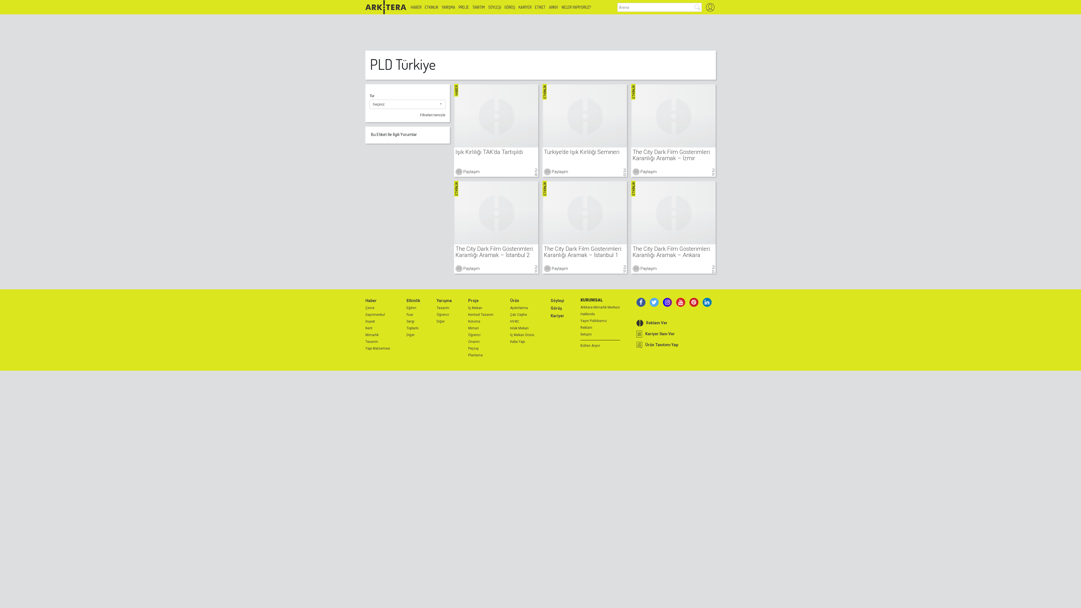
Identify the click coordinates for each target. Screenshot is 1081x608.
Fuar (410, 315)
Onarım (474, 342)
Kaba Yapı (517, 342)
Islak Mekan (519, 328)
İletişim (586, 334)
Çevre (369, 308)
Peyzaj (473, 348)
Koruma (474, 321)
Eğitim (411, 308)
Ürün (514, 300)
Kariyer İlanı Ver (660, 334)
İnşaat (370, 321)
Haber (416, 7)
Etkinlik (431, 7)
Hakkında (587, 314)
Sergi (410, 321)
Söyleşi (494, 7)
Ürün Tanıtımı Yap (661, 345)
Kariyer (525, 7)
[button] (408, 104)
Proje (464, 7)
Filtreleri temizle (432, 115)
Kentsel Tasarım (480, 315)
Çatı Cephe (518, 315)
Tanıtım (478, 7)
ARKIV (553, 7)
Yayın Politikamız (593, 321)
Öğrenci (443, 315)
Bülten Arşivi (590, 346)
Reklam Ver (656, 323)
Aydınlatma (519, 308)
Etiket (540, 7)
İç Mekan (475, 308)
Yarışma (448, 7)
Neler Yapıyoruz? (576, 7)
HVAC (514, 321)
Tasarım (371, 342)
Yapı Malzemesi (377, 348)
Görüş (509, 7)
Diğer (411, 335)
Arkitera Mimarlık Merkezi (600, 307)
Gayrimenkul (375, 315)
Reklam (586, 328)
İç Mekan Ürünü (522, 335)
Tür (372, 96)
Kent (368, 328)
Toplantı (413, 328)
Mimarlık (372, 335)
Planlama (475, 355)
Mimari (473, 328)
